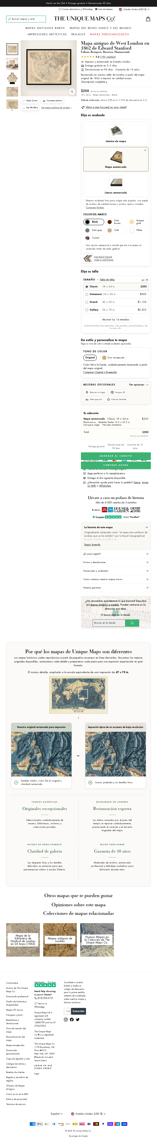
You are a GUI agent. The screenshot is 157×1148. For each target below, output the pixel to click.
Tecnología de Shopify (78, 1136)
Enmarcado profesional (17, 997)
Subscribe (78, 1011)
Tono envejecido (116, 358)
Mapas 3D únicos (14, 1010)
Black (95, 222)
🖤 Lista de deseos (104, 9)
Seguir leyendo (92, 544)
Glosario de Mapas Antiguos (15, 1087)
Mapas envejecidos (15, 1045)
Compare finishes (95, 208)
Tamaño (115, 279)
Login (36, 1074)
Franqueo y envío (14, 1015)
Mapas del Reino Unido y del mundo (101, 28)
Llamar (137, 482)
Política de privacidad (16, 1099)
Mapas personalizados (109, 34)
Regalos (79, 34)
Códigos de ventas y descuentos (16, 1065)
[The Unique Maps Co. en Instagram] (66, 1019)
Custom (95, 238)
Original (90, 358)
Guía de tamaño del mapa (16, 1030)
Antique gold (140, 221)
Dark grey (97, 230)
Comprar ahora (116, 465)
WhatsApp (105, 486)
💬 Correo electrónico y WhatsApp (76, 9)
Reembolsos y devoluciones (12, 1021)
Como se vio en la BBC (17, 1094)
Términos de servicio (16, 1104)
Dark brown (117, 221)
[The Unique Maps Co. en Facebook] (72, 1019)
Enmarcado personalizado (13, 1052)
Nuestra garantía (92, 587)
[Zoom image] (72, 91)
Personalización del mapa (15, 1038)
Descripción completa (93, 82)
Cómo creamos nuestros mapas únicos (102, 579)
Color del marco (95, 214)
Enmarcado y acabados (95, 571)
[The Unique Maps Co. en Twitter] (78, 1019)
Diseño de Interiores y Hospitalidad (16, 1003)
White (139, 230)
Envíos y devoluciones (94, 562)
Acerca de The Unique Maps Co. (17, 989)
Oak (116, 230)
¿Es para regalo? (92, 554)
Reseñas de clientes (15, 1072)
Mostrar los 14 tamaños (115, 319)
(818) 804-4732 (45, 998)
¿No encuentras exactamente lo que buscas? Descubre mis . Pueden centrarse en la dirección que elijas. (116, 605)
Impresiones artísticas (47, 34)
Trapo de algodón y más (18, 1059)
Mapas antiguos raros (45, 28)
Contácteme (12, 983)
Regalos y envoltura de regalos (17, 1079)
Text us (41, 1004)
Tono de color (95, 351)
